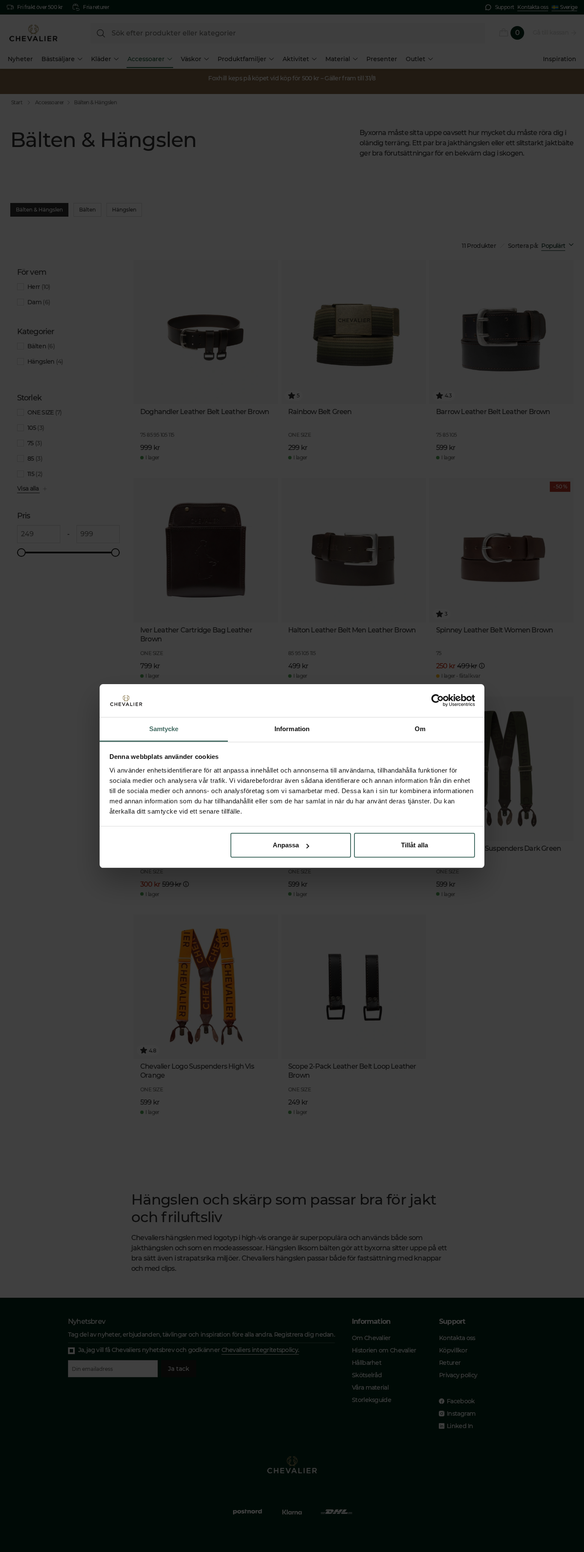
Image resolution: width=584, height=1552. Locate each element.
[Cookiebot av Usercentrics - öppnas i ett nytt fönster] (437, 700)
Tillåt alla (414, 845)
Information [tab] (292, 728)
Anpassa (286, 845)
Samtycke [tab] (164, 728)
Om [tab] (420, 728)
